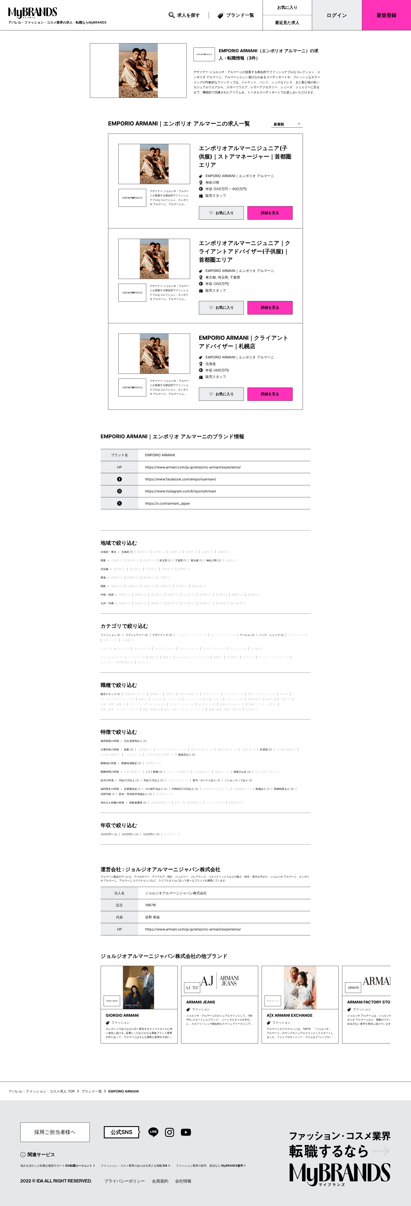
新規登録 (386, 15)
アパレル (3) (247, 635)
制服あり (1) (263, 788)
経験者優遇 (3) (137, 802)
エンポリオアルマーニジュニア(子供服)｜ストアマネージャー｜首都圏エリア (245, 156)
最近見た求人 (287, 22)
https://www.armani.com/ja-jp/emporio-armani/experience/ (193, 467)
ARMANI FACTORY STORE (371, 1002)
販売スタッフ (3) (111, 694)
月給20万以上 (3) (129, 780)
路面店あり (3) (186, 754)
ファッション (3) (111, 635)
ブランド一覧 (240, 15)
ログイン (337, 15)
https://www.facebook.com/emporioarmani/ (180, 479)
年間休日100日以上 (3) (185, 788)
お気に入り (287, 7)
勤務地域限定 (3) (131, 763)
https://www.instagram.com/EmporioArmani (180, 491)
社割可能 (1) (108, 794)
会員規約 (160, 1181)
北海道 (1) (127, 551)
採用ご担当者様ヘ (55, 1132)
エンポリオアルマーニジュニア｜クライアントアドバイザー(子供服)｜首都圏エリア (245, 251)
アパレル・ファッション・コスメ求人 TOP (42, 1091)
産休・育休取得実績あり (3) (135, 794)
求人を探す (188, 15)
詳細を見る (270, 213)
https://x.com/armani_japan (167, 503)
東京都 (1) (196, 560)
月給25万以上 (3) (153, 780)
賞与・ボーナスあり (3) (206, 780)
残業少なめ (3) (242, 771)
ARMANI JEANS (200, 1002)
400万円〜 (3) (130, 834)
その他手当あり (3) (156, 788)
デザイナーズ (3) (162, 635)
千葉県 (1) (180, 560)
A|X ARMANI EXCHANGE (290, 1015)
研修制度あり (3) (284, 788)
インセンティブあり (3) (238, 780)
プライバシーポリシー (124, 1181)
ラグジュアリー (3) (137, 635)
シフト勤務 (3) (153, 771)
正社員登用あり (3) (135, 740)
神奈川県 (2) (213, 560)
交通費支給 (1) (132, 788)
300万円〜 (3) (109, 834)
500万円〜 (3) (151, 834)
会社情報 (183, 1181)
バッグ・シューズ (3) (271, 635)
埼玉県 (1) (165, 560)
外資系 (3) (266, 749)
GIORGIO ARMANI (122, 1015)
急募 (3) (128, 749)
